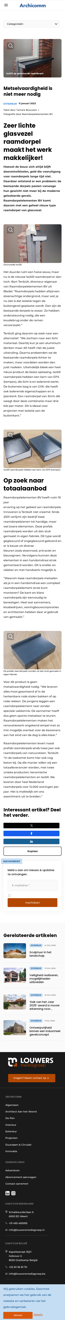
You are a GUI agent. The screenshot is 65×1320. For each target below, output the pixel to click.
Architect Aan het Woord (21, 1111)
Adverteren (12, 1170)
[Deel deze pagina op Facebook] (31, 833)
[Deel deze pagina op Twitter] (31, 825)
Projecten (11, 1138)
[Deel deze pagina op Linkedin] (31, 841)
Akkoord (18, 1315)
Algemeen (12, 1105)
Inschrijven (32, 902)
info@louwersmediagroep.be (27, 1273)
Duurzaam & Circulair (18, 1144)
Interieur (10, 1124)
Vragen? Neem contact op (29, 1077)
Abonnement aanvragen (20, 1177)
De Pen (10, 1118)
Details (38, 1314)
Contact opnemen (16, 1183)
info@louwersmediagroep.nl (27, 1229)
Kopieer (32, 851)
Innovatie (11, 1151)
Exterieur (10, 103)
